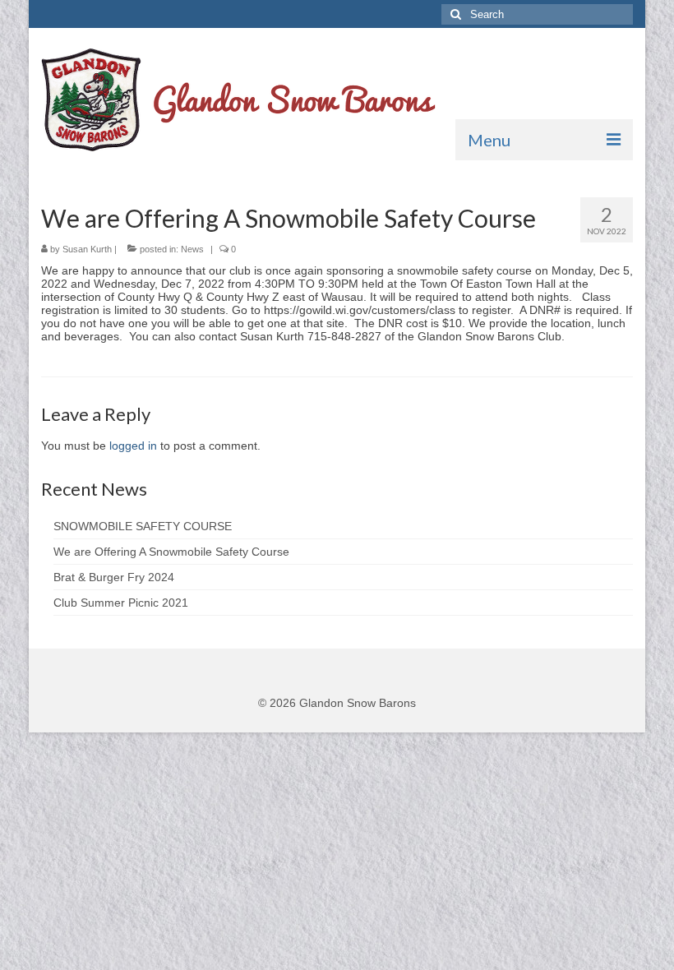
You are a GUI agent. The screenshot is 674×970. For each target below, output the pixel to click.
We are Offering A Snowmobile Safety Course (171, 551)
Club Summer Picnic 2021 (120, 602)
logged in (133, 445)
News (192, 249)
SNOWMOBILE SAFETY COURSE (142, 526)
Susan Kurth (87, 249)
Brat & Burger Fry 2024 (113, 577)
